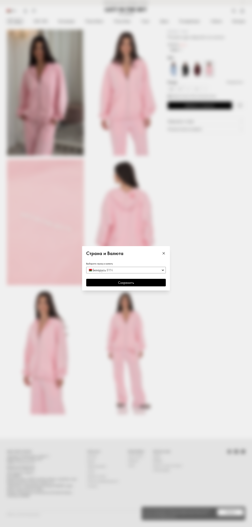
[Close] (164, 253)
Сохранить (126, 282)
